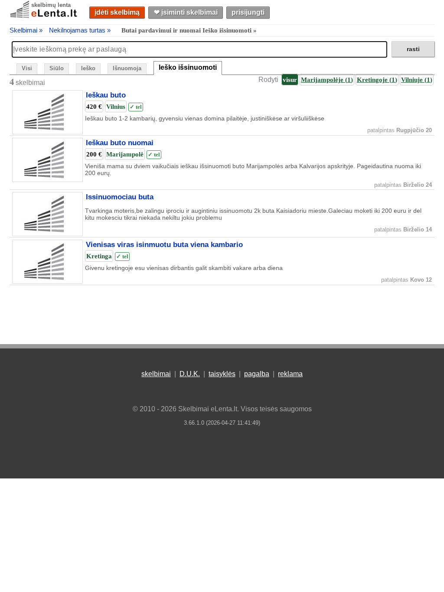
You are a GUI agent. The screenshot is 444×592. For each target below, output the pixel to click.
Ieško (88, 68)
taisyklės (222, 373)
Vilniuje (416, 79)
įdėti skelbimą (117, 12)
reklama (290, 373)
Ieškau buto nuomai (119, 143)
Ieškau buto (106, 95)
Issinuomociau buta (119, 197)
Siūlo (56, 68)
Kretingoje (377, 79)
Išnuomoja (127, 68)
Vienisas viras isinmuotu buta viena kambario (164, 245)
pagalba (256, 373)
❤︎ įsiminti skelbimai (186, 12)
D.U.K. (190, 373)
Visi (27, 68)
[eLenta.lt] (44, 16)
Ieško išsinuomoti (188, 67)
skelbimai (156, 373)
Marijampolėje (327, 79)
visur (290, 79)
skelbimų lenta (51, 5)
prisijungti (248, 12)
